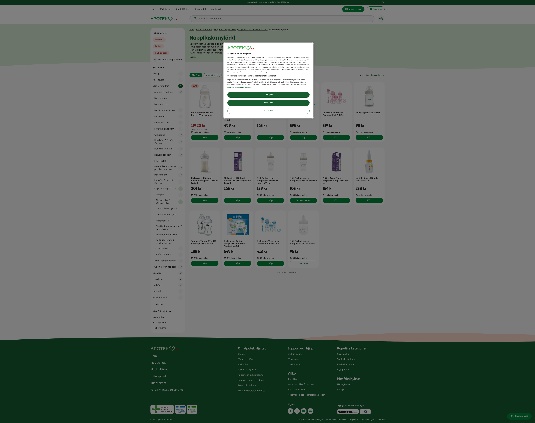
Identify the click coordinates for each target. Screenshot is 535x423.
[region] (268, 80)
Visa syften (268, 111)
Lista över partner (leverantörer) (239, 87)
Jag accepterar (268, 95)
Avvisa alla (268, 103)
